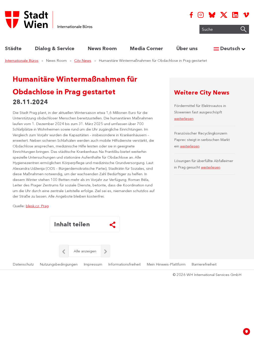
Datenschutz (23, 264)
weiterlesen (183, 118)
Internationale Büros (21, 60)
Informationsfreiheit (124, 264)
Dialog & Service (54, 48)
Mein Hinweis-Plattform (166, 264)
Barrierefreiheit (204, 264)
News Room (102, 48)
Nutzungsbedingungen (59, 264)
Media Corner (146, 48)
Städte (13, 48)
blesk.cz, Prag (37, 205)
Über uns (187, 48)
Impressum (93, 264)
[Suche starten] (244, 29)
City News (82, 60)
